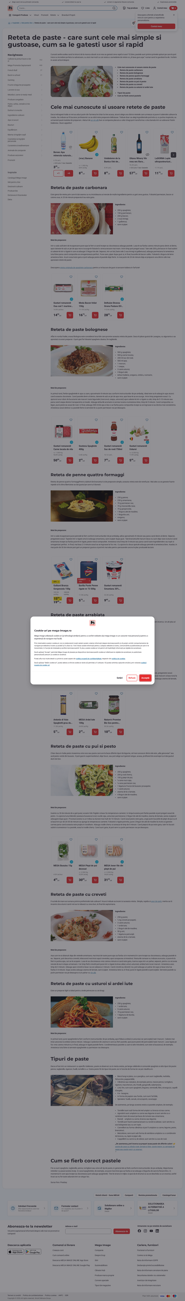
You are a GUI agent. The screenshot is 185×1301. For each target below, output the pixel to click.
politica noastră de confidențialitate (88, 659)
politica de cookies (118, 659)
